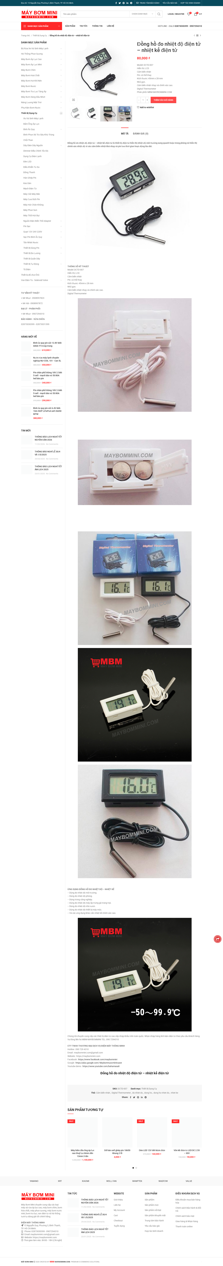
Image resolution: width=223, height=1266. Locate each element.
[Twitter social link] (120, 3)
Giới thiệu (118, 1199)
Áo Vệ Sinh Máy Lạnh (33, 118)
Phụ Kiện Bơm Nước (30, 107)
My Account (119, 1210)
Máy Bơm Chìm (28, 70)
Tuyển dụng (119, 1226)
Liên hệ (117, 1205)
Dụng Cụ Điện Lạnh (32, 156)
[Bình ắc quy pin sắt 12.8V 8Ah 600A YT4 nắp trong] (26, 346)
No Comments (52, 444)
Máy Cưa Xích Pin (31, 199)
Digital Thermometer (121, 1093)
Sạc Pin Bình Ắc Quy (32, 237)
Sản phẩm (149, 1199)
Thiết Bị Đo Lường (31, 253)
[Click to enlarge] (73, 100)
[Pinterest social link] (124, 3)
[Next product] (200, 35)
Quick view (95, 1135)
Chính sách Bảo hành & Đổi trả (188, 1209)
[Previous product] (194, 35)
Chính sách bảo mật (185, 1216)
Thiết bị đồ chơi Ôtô (30, 275)
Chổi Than (28, 140)
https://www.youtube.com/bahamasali (101, 1066)
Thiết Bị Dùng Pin (31, 248)
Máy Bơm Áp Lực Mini (31, 64)
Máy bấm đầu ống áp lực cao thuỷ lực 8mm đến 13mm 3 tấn (82, 1153)
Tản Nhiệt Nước (30, 242)
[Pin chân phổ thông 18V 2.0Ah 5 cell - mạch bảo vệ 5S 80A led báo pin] (26, 395)
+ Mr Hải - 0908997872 (32, 303)
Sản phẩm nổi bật (153, 1210)
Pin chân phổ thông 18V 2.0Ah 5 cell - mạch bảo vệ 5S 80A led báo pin (47, 393)
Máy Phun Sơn (30, 210)
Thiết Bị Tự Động (31, 264)
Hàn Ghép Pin (29, 178)
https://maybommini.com (44, 1237)
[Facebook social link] (116, 3)
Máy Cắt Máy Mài (31, 194)
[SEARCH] (158, 14)
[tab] (124, 132)
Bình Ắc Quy (29, 129)
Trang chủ (25, 35)
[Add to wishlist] (95, 1122)
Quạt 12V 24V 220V (32, 231)
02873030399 (181, 26)
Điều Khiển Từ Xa (31, 167)
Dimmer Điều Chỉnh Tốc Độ (35, 151)
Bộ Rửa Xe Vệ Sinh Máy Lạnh (34, 48)
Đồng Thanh (29, 172)
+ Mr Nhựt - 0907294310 (32, 314)
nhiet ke (174, 1093)
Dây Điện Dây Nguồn (33, 145)
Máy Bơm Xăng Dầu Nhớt (33, 97)
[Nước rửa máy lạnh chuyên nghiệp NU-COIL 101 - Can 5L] (26, 361)
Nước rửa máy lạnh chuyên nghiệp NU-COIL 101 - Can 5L (47, 359)
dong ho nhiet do (161, 1093)
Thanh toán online (184, 1226)
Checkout (118, 1220)
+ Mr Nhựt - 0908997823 (32, 298)
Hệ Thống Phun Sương (32, 54)
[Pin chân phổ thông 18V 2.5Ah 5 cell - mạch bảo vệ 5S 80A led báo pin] (26, 377)
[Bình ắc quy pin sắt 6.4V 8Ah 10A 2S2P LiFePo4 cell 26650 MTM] (26, 413)
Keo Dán (27, 183)
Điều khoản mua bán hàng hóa (188, 1201)
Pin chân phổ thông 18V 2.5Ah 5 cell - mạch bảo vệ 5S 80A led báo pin (47, 375)
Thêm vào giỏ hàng (163, 100)
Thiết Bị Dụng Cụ (40, 35)
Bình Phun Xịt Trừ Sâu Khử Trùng (38, 134)
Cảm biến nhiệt (103, 1093)
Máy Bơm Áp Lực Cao (31, 59)
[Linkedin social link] (127, 3)
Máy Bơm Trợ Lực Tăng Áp (33, 91)
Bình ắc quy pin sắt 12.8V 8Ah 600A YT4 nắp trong (47, 344)
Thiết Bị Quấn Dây (31, 258)
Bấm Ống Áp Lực (31, 124)
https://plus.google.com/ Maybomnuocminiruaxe (99, 1063)
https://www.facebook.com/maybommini (97, 1059)
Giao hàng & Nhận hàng (187, 1221)
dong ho (148, 1093)
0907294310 (196, 26)
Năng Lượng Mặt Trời (31, 102)
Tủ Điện (26, 269)
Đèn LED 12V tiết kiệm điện (152, 1150)
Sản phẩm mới (151, 1205)
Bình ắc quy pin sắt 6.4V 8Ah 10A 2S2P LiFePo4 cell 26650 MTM (47, 411)
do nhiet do (137, 1093)
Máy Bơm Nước (28, 86)
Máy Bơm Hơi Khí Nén (31, 81)
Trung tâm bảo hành (154, 1220)
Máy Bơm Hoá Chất (30, 75)
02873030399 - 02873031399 (35, 324)
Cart (116, 1215)
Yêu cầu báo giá (152, 1226)
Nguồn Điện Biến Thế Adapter (37, 221)
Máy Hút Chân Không (33, 205)
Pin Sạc (26, 226)
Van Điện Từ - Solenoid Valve (34, 280)
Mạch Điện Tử (30, 188)
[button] (95, 1128)
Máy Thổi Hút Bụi (31, 215)
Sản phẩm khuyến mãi (155, 1215)
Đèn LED (27, 161)
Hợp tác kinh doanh (154, 1231)
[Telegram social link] (131, 3)
